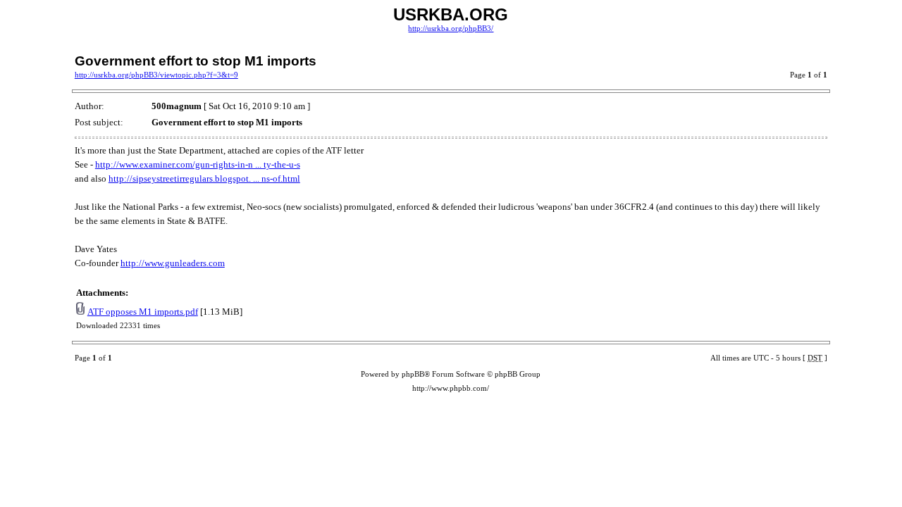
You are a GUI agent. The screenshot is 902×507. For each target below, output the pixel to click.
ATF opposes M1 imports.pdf (142, 311)
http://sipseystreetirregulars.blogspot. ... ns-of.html (204, 178)
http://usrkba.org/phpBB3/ (450, 28)
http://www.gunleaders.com (173, 263)
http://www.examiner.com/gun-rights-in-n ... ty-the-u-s (197, 164)
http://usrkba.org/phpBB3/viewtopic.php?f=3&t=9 (156, 75)
